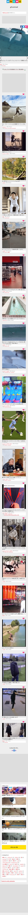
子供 (9, 860)
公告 (17, 867)
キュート (7, 550)
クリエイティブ (14, 862)
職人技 (3, 615)
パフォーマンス (5, 862)
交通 (17, 859)
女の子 (16, 864)
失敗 (3, 216)
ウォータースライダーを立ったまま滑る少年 (12, 404)
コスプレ (5, 513)
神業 (3, 874)
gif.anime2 (14, 7)
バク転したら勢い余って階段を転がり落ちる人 (13, 215)
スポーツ (7, 153)
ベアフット (12, 372)
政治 (22, 874)
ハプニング (4, 320)
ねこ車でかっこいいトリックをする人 (11, 181)
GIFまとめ (5, 12)
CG (16, 872)
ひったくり (6, 742)
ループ (15, 871)
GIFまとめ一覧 (14, 847)
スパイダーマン (10, 513)
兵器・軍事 (11, 869)
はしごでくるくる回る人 (8, 647)
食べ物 (7, 872)
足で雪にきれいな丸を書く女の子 (10, 717)
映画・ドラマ (5, 871)
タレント (4, 865)
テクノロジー (15, 865)
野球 (14, 860)
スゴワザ (3, 182)
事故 (9, 865)
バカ (3, 512)
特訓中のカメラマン (7, 152)
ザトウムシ (4, 65)
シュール (4, 859)
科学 (3, 872)
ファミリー (4, 869)
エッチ (22, 865)
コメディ (20, 871)
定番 (7, 874)
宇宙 (18, 874)
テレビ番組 (4, 864)
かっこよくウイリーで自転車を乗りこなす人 (12, 249)
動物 (1, 64)
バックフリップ (6, 217)
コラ (13, 867)
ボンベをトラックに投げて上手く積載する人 (12, 613)
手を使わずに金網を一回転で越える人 (11, 682)
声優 (8, 867)
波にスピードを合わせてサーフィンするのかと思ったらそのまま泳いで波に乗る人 (13, 342)
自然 (11, 871)
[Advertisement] (14, 20)
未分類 (3, 876)
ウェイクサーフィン (7, 372)
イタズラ (21, 864)
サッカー (5, 480)
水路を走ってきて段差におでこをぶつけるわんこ (13, 318)
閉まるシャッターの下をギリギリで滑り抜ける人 (13, 289)
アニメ (10, 864)
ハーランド (9, 480)
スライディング (6, 292)
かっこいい (4, 153)
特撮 (12, 872)
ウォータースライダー (7, 406)
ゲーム (3, 867)
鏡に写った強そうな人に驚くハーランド (11, 477)
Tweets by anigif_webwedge (8, 881)
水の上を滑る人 (5, 369)
